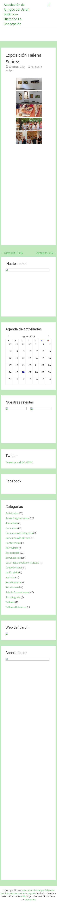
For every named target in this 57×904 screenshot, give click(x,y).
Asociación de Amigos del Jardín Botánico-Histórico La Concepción (17, 14)
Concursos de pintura (18, 538)
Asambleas (12, 523)
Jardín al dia (12, 572)
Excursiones (12, 552)
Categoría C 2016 (12, 252)
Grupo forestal (14, 567)
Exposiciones (13, 557)
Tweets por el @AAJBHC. (19, 462)
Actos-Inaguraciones (17, 518)
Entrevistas (12, 547)
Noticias (10, 577)
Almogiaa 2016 (46, 252)
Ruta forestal (13, 587)
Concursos (12, 528)
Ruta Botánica (13, 582)
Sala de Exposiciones (17, 592)
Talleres (10, 602)
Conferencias (13, 542)
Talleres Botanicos (16, 607)
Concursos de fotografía (19, 533)
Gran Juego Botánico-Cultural (22, 562)
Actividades (12, 513)
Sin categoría (13, 597)
